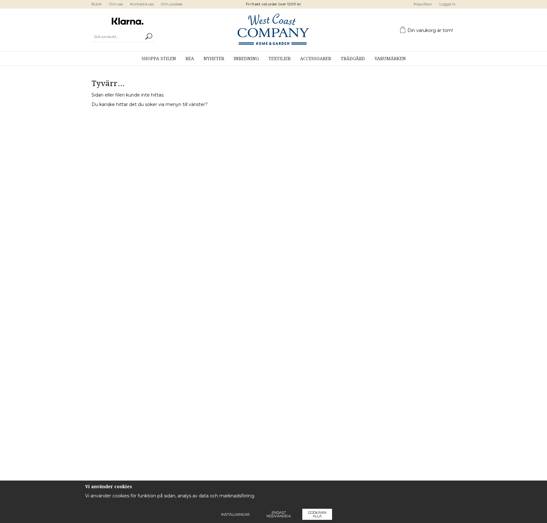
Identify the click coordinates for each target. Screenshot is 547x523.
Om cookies (171, 4)
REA (189, 58)
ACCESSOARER (315, 58)
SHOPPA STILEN (158, 58)
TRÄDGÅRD (353, 58)
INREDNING (246, 58)
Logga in (447, 4)
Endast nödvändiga (279, 514)
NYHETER (214, 58)
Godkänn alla (317, 514)
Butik (96, 4)
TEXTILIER (279, 58)
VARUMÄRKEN (390, 58)
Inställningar (235, 514)
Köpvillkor (423, 4)
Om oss (116, 4)
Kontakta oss (142, 4)
